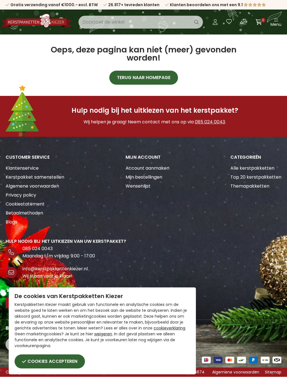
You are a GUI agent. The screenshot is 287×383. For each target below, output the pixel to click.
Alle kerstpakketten (252, 168)
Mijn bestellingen (144, 177)
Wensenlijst (138, 186)
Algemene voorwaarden (32, 186)
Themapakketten (249, 186)
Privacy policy (21, 195)
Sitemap (273, 372)
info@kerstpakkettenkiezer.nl (55, 269)
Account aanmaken (147, 168)
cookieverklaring (169, 328)
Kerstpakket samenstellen (35, 177)
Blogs (11, 222)
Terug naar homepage (143, 77)
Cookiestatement (25, 204)
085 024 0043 (210, 122)
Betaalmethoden (24, 213)
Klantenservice (22, 168)
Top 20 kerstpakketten (255, 177)
